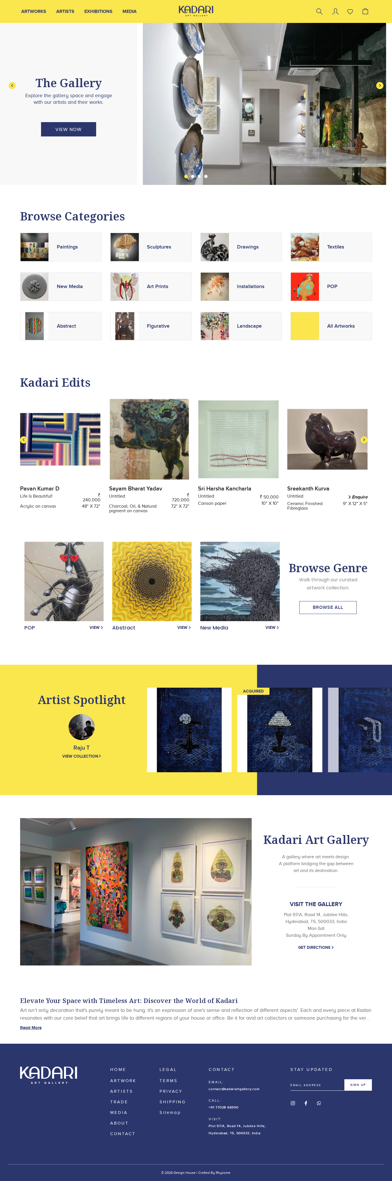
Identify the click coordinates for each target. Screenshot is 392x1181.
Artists (65, 11)
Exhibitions (98, 11)
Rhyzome (223, 1173)
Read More (31, 1027)
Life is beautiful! (36, 496)
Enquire (360, 497)
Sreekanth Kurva (308, 488)
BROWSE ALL (328, 607)
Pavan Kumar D (39, 488)
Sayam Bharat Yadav (135, 488)
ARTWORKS (33, 11)
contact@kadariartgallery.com (234, 1089)
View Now (68, 129)
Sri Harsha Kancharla (224, 488)
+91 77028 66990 (223, 1107)
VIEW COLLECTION (80, 756)
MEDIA (130, 11)
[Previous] (12, 85)
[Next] (379, 85)
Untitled (117, 496)
